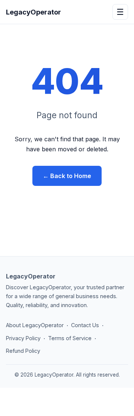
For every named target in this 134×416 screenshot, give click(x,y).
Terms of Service (70, 338)
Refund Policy (23, 351)
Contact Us (85, 325)
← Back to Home (67, 176)
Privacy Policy (23, 338)
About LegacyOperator (35, 325)
